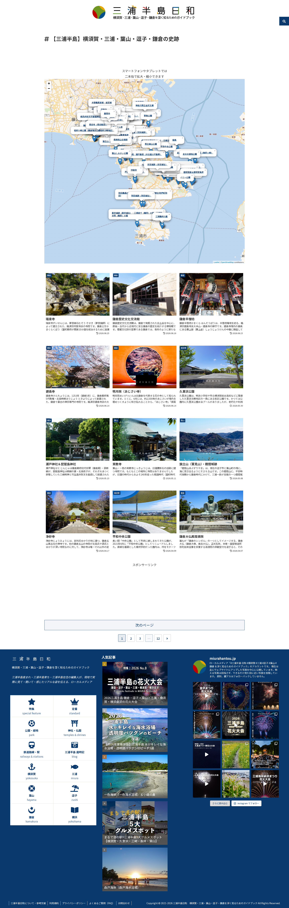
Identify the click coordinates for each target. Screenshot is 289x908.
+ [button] (49, 83)
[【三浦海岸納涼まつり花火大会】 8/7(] (206, 725)
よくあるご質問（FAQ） (102, 903)
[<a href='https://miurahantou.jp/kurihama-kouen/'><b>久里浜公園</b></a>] (183, 183)
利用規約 (54, 903)
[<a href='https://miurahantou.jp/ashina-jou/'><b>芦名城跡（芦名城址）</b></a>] (135, 180)
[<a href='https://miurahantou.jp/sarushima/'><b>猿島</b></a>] (177, 148)
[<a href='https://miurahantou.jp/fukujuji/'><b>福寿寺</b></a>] (162, 225)
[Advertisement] (144, 55)
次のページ (144, 625)
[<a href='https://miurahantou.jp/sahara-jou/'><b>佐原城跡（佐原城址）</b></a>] (171, 177)
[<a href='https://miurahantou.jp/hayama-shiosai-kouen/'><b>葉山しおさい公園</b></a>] (120, 161)
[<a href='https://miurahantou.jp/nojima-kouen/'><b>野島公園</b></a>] (148, 123)
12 (158, 638)
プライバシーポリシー (74, 903)
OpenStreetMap (227, 262)
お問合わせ (124, 903)
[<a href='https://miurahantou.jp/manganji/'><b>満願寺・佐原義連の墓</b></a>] (168, 179)
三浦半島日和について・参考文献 (28, 903)
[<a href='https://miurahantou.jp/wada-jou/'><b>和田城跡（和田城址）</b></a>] (141, 203)
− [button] (49, 88)
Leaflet (216, 262)
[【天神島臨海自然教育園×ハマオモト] (236, 784)
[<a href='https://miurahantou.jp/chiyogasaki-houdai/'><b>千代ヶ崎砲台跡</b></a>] (192, 182)
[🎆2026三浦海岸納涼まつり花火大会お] (265, 784)
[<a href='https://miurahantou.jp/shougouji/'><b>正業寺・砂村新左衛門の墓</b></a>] (178, 181)
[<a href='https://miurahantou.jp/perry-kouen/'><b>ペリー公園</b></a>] (185, 185)
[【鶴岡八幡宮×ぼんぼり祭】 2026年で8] (265, 754)
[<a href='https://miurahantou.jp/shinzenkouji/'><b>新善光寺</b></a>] (131, 160)
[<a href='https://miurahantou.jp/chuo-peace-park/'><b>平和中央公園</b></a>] (167, 154)
